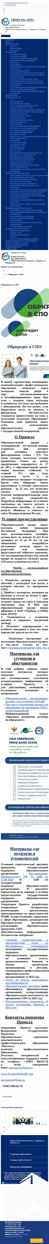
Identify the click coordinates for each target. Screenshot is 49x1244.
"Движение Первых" (18, 138)
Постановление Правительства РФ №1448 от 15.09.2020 (24, 876)
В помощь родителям (19, 114)
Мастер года (15, 151)
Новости (13, 46)
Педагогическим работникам (22, 218)
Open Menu (5, 36)
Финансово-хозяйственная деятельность (26, 81)
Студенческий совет (18, 142)
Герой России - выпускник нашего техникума (29, 136)
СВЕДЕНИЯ (10, 52)
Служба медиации (17, 118)
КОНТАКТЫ (11, 249)
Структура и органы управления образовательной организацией (23, 59)
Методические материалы (21, 181)
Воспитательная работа (20, 103)
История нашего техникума (21, 157)
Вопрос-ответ (10, 5)
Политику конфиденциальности (16, 1235)
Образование (15, 64)
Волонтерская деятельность (21, 161)
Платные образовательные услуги (24, 79)
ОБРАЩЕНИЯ (11, 95)
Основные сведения (18, 54)
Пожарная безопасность (20, 230)
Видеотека (14, 50)
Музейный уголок (17, 146)
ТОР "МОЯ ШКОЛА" (19, 167)
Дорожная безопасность (20, 235)
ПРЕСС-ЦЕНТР (12, 44)
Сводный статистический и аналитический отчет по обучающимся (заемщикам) (26, 943)
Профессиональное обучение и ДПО (24, 165)
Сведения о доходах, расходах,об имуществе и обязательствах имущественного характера (29, 191)
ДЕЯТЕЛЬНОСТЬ (13, 97)
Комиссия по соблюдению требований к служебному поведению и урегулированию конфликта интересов (27, 196)
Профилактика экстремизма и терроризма (27, 110)
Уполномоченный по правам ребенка (25, 126)
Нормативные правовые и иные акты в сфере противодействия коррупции (29, 176)
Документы (15, 62)
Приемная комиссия (18, 122)
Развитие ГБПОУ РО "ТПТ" (22, 108)
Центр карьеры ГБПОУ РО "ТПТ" (24, 105)
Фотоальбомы (16, 48)
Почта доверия (16, 124)
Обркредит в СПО (17, 144)
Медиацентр (15, 140)
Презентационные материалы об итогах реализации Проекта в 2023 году (26, 1004)
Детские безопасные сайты (21, 226)
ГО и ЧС (13, 237)
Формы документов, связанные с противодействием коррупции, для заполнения (24, 185)
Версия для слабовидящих (12, 267)
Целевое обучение (17, 148)
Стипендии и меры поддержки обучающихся (28, 87)
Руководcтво (15, 69)
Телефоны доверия (18, 134)
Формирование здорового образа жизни (26, 112)
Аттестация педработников (21, 132)
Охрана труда (15, 233)
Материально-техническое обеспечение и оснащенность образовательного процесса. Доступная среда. (27, 75)
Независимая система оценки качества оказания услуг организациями (26, 154)
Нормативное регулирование (22, 216)
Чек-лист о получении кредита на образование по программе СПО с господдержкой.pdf (26, 707)
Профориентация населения (21, 120)
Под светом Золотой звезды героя (23, 128)
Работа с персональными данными (24, 239)
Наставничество (16, 101)
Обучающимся (16, 220)
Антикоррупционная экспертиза (23, 179)
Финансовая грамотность (20, 163)
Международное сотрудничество (23, 89)
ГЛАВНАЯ (9, 40)
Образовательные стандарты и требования (28, 67)
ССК (12, 99)
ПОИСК (8, 42)
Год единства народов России (22, 130)
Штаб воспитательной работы (22, 159)
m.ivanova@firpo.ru (20, 1067)
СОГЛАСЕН (36, 1241)
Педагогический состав (19, 71)
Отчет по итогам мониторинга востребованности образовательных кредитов (26, 982)
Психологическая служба (20, 116)
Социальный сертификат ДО (16, 3)
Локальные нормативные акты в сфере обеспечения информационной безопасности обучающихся (28, 212)
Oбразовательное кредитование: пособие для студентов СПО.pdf (26, 700)
